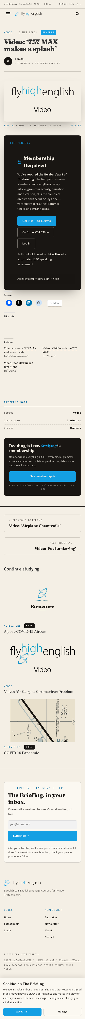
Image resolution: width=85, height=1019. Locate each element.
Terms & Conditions (18, 959)
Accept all (22, 1011)
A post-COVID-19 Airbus (25, 631)
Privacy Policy (70, 959)
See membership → (42, 476)
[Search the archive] (77, 13)
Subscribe (51, 917)
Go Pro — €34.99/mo (35, 232)
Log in (26, 244)
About (48, 930)
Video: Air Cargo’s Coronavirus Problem (38, 691)
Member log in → (70, 4)
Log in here (51, 279)
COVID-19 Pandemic (21, 753)
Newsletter (52, 924)
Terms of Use (45, 959)
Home (7, 917)
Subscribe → (21, 836)
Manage (62, 1011)
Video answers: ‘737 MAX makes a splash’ (20, 350)
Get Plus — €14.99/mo (36, 221)
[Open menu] (8, 14)
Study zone (50, 199)
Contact (49, 937)
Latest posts (11, 924)
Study (7, 930)
